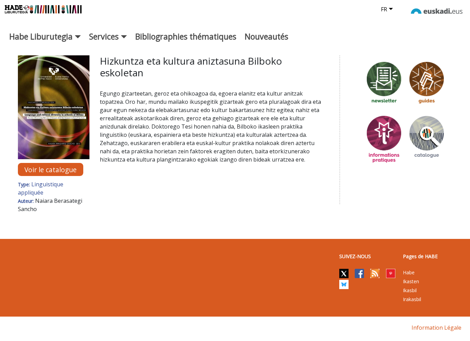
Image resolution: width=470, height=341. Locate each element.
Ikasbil (410, 290)
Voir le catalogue (50, 169)
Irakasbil (412, 299)
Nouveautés (266, 36)
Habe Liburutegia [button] (42, 36)
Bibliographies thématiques (185, 36)
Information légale (436, 327)
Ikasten (411, 281)
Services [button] (105, 36)
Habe (409, 272)
